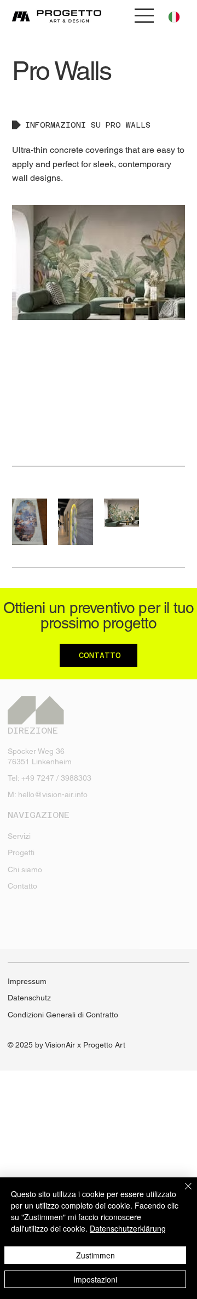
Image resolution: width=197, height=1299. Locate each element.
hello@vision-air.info (53, 794)
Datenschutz (29, 997)
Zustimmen (95, 1255)
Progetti (21, 852)
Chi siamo (25, 869)
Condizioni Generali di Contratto (63, 1014)
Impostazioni (95, 1279)
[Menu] (145, 15)
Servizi (19, 836)
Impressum (27, 981)
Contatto (22, 886)
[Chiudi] (182, 1193)
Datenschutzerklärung (128, 1228)
